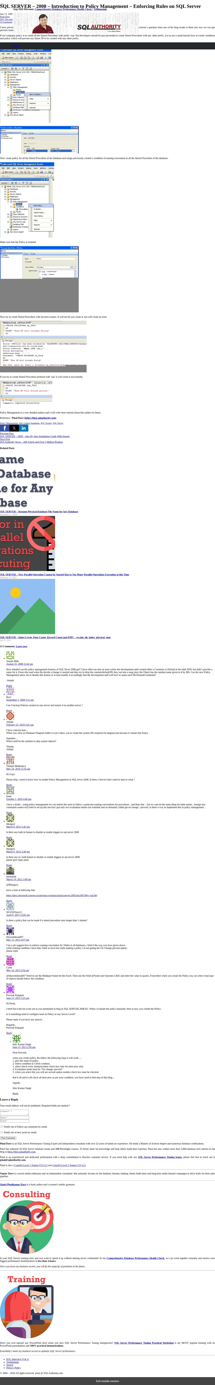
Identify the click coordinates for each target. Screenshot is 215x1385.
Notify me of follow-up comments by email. (25, 1126)
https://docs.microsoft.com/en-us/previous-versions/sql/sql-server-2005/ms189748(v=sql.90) (51, 895)
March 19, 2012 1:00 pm (18, 879)
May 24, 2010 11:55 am (18, 769)
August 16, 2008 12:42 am (19, 664)
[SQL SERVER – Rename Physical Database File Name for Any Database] (27, 507)
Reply (9, 685)
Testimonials (100, 9)
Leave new (21, 646)
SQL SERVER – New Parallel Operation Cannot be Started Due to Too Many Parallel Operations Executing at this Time (64, 574)
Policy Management (9, 423)
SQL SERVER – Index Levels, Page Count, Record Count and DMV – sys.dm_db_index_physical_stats (55, 637)
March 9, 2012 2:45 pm (18, 826)
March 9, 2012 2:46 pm (18, 851)
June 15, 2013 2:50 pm (24, 1047)
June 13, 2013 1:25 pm (17, 998)
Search (9, 1365)
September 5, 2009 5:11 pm (20, 700)
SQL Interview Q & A (17, 1359)
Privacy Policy (13, 1367)
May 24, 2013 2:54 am (17, 970)
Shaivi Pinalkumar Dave (13, 1184)
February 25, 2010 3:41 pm (20, 724)
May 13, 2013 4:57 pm (17, 940)
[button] (4, 428)
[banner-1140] (76, 32)
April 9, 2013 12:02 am (18, 915)
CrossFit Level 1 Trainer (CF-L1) (30, 1165)
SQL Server (58, 423)
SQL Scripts (46, 423)
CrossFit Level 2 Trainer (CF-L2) (68, 1165)
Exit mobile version (107, 1381)
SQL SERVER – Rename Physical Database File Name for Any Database (39, 511)
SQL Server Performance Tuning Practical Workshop (144, 1343)
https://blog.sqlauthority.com (21, 1151)
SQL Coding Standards (29, 423)
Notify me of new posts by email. (20, 1132)
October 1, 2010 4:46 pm (18, 799)
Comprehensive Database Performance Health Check (63, 9)
